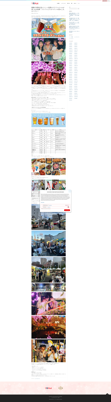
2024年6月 (75, 62)
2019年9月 (70, 98)
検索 (69, 7)
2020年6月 (70, 93)
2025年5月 (75, 53)
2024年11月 (76, 58)
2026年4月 (70, 46)
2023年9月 (70, 67)
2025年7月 (75, 51)
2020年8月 (75, 91)
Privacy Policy (42, 202)
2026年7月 (75, 43)
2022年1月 (75, 79)
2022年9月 (75, 72)
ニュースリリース (37, 378)
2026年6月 (70, 44)
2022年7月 (75, 74)
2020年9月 (70, 91)
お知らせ (75, 3)
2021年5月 (75, 86)
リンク (79, 3)
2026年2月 (70, 48)
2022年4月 (70, 77)
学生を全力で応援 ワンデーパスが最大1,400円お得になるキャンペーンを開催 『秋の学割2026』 (74, 23)
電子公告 (68, 3)
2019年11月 (70, 96)
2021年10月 (70, 82)
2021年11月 (76, 81)
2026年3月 (75, 46)
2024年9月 (75, 60)
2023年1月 (70, 70)
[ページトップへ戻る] (107, 394)
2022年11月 (70, 72)
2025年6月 (70, 53)
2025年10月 (70, 51)
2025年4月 (70, 55)
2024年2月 (75, 63)
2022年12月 (76, 70)
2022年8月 (70, 74)
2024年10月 (70, 60)
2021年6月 (70, 86)
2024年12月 (70, 58)
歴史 (71, 3)
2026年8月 (70, 43)
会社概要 (58, 3)
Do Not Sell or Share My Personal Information (55, 396)
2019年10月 (76, 96)
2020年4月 (75, 93)
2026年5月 (75, 44)
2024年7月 (70, 62)
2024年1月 (70, 65)
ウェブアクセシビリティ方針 (55, 397)
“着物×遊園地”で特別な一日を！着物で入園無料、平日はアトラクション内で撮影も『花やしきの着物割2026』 (74, 19)
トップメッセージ (63, 3)
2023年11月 (76, 65)
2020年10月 (76, 89)
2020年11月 (70, 89)
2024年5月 (70, 63)
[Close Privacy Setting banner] (70, 191)
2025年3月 (75, 55)
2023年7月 (75, 67)
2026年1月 (75, 48)
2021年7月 (75, 84)
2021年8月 (70, 84)
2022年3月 (75, 77)
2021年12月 (70, 81)
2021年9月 (75, 82)
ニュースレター (71, 38)
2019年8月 (75, 98)
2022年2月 (70, 79)
